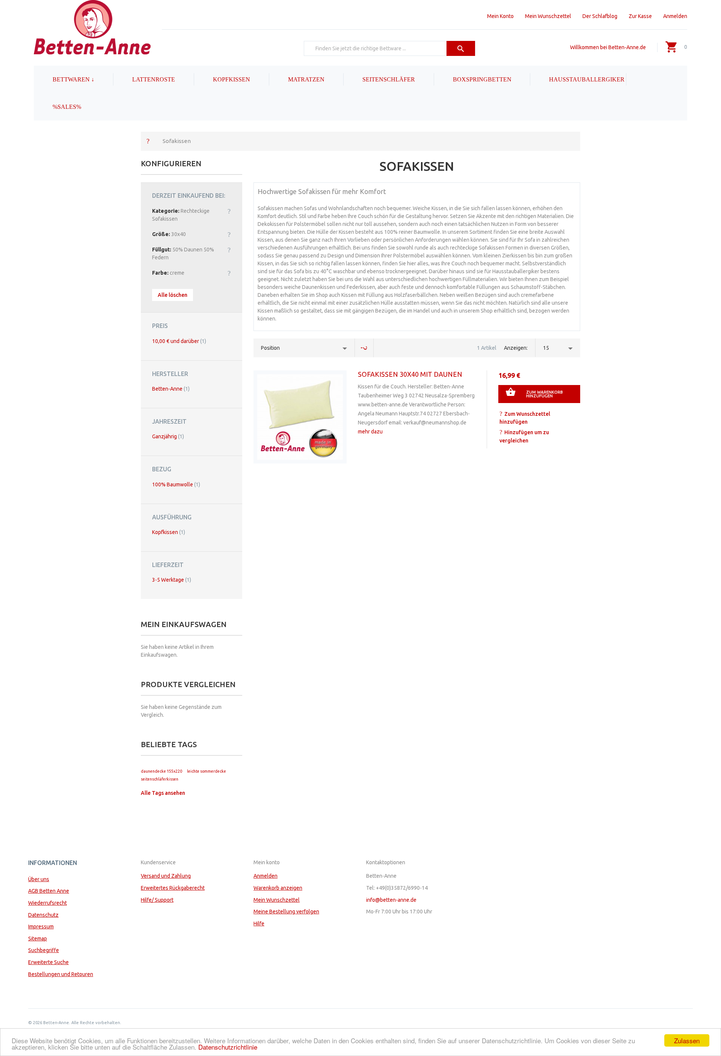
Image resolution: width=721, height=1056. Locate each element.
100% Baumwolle (176, 484)
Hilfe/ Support (157, 900)
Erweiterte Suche (48, 962)
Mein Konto (500, 16)
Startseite (147, 140)
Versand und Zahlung (166, 876)
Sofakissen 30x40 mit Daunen (410, 374)
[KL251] (300, 416)
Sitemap (37, 939)
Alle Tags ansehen (163, 793)
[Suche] (460, 48)
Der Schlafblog (599, 16)
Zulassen (687, 1040)
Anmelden (675, 16)
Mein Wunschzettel (548, 16)
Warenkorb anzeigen (277, 888)
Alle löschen (172, 295)
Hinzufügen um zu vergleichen (524, 436)
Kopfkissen (168, 532)
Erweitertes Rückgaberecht (173, 888)
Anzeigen (515, 348)
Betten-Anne (171, 389)
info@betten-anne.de (391, 900)
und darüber (179, 341)
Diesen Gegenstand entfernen (229, 211)
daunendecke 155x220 (161, 771)
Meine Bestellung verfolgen (286, 912)
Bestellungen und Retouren (60, 974)
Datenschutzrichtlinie (227, 1046)
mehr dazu (370, 432)
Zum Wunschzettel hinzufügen (524, 418)
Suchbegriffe (43, 950)
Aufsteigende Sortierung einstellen (364, 347)
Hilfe (258, 924)
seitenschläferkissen (159, 779)
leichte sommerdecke (206, 771)
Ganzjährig (168, 436)
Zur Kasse (640, 16)
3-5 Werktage (171, 580)
